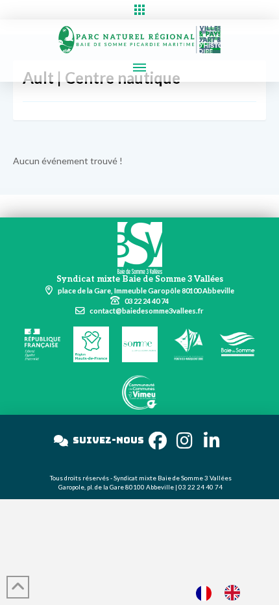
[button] (139, 9)
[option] (235, 592)
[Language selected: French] (224, 592)
